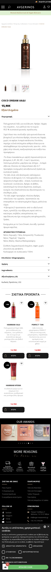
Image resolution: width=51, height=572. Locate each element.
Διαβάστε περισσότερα (35, 542)
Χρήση (5, 264)
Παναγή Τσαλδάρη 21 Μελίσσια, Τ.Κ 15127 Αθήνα (40, 513)
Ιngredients (7, 270)
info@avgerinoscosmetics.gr (39, 517)
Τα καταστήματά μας (9, 494)
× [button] (48, 527)
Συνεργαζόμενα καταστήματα (12, 497)
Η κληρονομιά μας (8, 491)
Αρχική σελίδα (6, 24)
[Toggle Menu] (3, 7)
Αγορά (13, 355)
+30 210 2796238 (37, 521)
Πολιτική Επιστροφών (34, 491)
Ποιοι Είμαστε (6, 488)
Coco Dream (33, 24)
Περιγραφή (7, 116)
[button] (18, 443)
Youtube (8, 522)
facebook (8, 513)
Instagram (9, 516)
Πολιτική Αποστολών (34, 488)
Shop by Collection (20, 24)
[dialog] (25, 548)
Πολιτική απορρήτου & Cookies (37, 500)
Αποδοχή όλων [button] (25, 567)
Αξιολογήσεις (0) (10, 276)
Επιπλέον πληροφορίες (13, 258)
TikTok (8, 519)
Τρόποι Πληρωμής (33, 494)
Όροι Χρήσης (31, 497)
